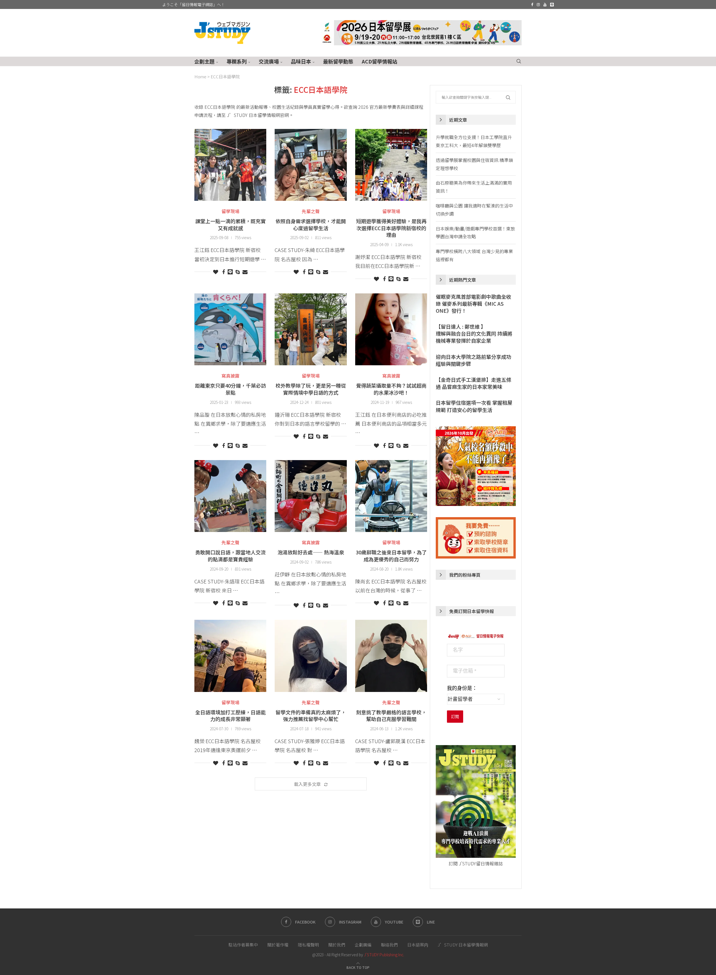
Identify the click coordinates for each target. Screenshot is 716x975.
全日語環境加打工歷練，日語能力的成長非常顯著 (230, 715)
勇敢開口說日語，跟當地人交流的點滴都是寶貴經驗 (230, 555)
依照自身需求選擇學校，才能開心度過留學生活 (310, 224)
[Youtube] (545, 4)
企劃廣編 (363, 945)
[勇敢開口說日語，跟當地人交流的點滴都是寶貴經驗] (230, 496)
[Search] (519, 61)
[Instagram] (538, 4)
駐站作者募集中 (243, 945)
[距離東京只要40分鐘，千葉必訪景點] (230, 329)
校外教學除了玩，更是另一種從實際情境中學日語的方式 (310, 389)
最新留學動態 (338, 61)
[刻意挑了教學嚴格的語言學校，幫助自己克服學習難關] (391, 656)
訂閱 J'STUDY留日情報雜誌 (476, 863)
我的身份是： (462, 688)
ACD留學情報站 (379, 61)
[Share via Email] (245, 271)
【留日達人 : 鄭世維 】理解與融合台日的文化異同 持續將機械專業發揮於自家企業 (474, 333)
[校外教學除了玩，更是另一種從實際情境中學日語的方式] (311, 329)
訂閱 (455, 716)
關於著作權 (277, 945)
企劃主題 (204, 61)
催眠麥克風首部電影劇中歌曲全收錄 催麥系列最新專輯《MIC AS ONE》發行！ (473, 303)
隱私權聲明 (308, 945)
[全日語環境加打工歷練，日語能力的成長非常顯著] (230, 656)
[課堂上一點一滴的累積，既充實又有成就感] (230, 165)
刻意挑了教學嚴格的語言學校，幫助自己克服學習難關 (391, 715)
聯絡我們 (389, 945)
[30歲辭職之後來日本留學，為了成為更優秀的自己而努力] (391, 496)
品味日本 (301, 61)
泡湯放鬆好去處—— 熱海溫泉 (310, 552)
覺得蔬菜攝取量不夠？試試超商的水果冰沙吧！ (391, 389)
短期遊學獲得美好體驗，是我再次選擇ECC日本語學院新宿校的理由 (391, 227)
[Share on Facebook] (223, 271)
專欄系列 (237, 61)
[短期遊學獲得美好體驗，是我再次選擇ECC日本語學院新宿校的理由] (391, 165)
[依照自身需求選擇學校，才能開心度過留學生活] (311, 165)
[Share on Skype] (237, 271)
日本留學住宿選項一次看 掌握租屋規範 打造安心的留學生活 (474, 406)
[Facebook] (532, 4)
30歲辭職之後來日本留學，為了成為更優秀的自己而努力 (391, 555)
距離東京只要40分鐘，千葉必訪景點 (230, 389)
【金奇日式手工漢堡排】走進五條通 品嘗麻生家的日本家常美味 (473, 383)
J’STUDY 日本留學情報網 (463, 945)
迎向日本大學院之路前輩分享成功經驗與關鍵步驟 (473, 360)
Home (200, 76)
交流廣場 (269, 61)
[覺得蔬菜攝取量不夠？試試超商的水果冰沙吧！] (391, 329)
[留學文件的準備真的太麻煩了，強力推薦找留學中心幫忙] (311, 656)
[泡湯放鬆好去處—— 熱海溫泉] (311, 496)
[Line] (552, 4)
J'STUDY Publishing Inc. (384, 954)
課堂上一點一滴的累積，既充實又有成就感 (230, 224)
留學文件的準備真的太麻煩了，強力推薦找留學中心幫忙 (310, 715)
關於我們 (336, 945)
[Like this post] (215, 271)
